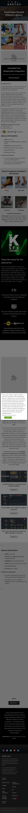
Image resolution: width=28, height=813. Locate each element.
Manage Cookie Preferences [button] (9, 415)
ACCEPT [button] (8, 417)
